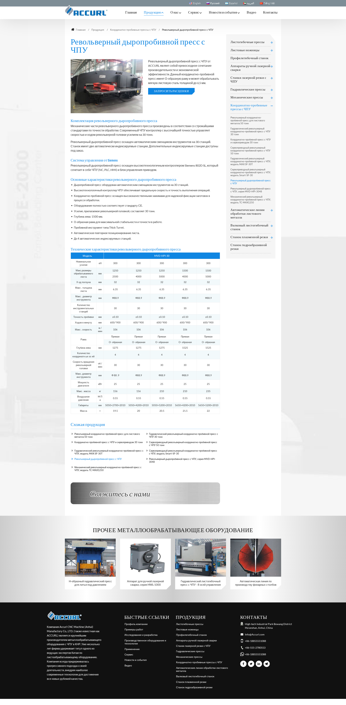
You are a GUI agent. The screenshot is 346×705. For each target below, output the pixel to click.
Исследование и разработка (141, 634)
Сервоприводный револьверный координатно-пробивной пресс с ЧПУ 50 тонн (183, 444)
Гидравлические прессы (247, 89)
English (197, 3)
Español (233, 3)
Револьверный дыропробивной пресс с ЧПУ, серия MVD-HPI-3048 (182, 460)
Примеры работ (134, 629)
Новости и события (136, 659)
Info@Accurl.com (255, 634)
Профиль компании (136, 624)
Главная (131, 12)
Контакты (270, 12)
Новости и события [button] (223, 12)
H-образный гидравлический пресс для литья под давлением (90, 583)
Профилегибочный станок (249, 58)
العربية (250, 3)
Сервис (129, 654)
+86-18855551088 (255, 641)
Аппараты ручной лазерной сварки (250, 68)
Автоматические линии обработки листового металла (247, 214)
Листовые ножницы (244, 50)
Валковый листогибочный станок (249, 227)
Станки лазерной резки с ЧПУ (248, 80)
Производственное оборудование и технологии (145, 642)
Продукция (97, 29)
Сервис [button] (193, 12)
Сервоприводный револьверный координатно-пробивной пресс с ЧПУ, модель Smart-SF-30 (183, 452)
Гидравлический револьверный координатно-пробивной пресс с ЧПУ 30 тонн (183, 435)
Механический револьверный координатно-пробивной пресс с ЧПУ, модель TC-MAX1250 (107, 469)
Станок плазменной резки (249, 237)
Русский (214, 3)
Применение (132, 649)
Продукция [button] (152, 12)
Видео (251, 12)
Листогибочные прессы (247, 42)
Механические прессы (246, 97)
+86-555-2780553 (255, 647)
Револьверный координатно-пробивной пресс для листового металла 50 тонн (107, 435)
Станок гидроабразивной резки (248, 247)
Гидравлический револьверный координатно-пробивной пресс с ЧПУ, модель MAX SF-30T (108, 452)
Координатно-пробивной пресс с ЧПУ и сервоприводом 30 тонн (108, 442)
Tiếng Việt (269, 3)
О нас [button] (174, 12)
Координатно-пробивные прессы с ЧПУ (133, 29)
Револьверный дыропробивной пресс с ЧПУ (98, 459)
